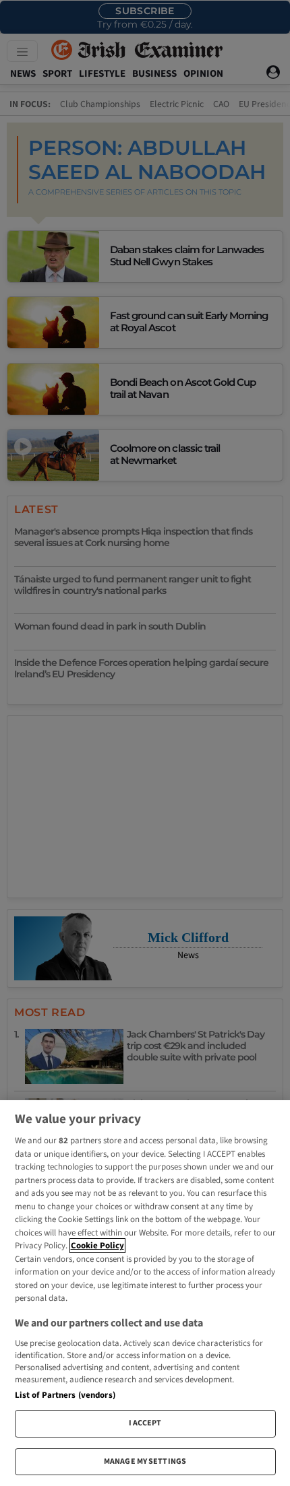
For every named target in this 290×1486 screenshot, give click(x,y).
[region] (145, 1293)
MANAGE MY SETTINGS (145, 1461)
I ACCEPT (145, 1423)
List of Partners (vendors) (65, 1395)
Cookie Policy (97, 1246)
